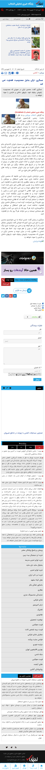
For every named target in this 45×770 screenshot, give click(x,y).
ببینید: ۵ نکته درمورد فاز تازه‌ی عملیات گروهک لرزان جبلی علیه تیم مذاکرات (22, 484)
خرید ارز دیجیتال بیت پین (33, 555)
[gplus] (11, 296)
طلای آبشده (38, 664)
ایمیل (39, 338)
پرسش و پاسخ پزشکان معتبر (32, 550)
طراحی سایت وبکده (35, 639)
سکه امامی (39, 654)
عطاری (40, 589)
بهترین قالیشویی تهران (34, 649)
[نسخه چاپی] (2, 73)
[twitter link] (7, 747)
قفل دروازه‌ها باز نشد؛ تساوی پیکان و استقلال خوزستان (24, 712)
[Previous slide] (10, 388)
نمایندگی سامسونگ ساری (33, 594)
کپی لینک (6, 284)
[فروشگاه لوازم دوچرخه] (22, 258)
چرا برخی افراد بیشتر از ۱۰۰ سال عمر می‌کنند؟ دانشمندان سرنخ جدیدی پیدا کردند (18, 40)
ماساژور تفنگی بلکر (36, 585)
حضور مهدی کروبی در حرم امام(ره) (31, 531)
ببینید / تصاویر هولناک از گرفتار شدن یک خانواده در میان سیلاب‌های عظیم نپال (22, 477)
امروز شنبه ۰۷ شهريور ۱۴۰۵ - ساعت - (28, 10)
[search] (2, 10)
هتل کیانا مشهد (37, 580)
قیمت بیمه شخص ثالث (34, 629)
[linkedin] (15, 296)
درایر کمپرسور (38, 604)
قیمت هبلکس (37, 624)
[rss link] (15, 747)
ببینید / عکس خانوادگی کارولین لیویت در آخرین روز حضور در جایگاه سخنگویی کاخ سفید (22, 452)
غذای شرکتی (38, 599)
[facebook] (7, 296)
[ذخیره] (10, 73)
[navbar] (43, 10)
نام (40, 329)
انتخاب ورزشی (30, 115)
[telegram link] (11, 747)
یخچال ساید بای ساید (34, 565)
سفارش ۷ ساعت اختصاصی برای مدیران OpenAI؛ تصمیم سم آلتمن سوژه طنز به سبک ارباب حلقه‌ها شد (19, 53)
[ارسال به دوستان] (6, 73)
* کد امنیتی (37, 367)
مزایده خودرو (38, 644)
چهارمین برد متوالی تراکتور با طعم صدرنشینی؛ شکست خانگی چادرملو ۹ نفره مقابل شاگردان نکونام (22, 730)
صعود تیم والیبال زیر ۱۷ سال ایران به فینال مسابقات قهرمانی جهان (22, 736)
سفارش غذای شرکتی (35, 634)
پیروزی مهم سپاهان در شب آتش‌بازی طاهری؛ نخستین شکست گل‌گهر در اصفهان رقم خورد (22, 717)
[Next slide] (4, 388)
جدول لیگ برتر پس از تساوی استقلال (30, 701)
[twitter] (3, 296)
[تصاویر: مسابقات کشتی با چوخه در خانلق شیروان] (22, 411)
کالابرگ (40, 609)
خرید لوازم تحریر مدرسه (34, 560)
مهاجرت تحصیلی (36, 619)
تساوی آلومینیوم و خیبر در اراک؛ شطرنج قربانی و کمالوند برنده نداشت (22, 723)
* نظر (39, 346)
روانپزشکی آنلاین (36, 669)
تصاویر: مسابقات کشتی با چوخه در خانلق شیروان (23, 432)
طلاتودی (39, 614)
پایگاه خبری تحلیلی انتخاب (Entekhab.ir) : (29, 112)
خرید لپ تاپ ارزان (36, 575)
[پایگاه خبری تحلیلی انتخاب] (39, 3)
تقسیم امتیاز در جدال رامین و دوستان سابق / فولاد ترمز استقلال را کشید (22, 706)
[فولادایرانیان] (22, 245)
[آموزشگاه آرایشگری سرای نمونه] (22, 270)
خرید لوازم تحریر (36, 570)
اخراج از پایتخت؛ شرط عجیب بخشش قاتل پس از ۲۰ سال (18, 26)
